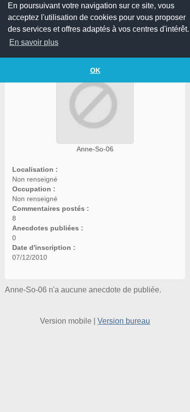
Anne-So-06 (95, 149)
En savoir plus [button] (33, 42)
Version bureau (123, 321)
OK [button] (95, 70)
